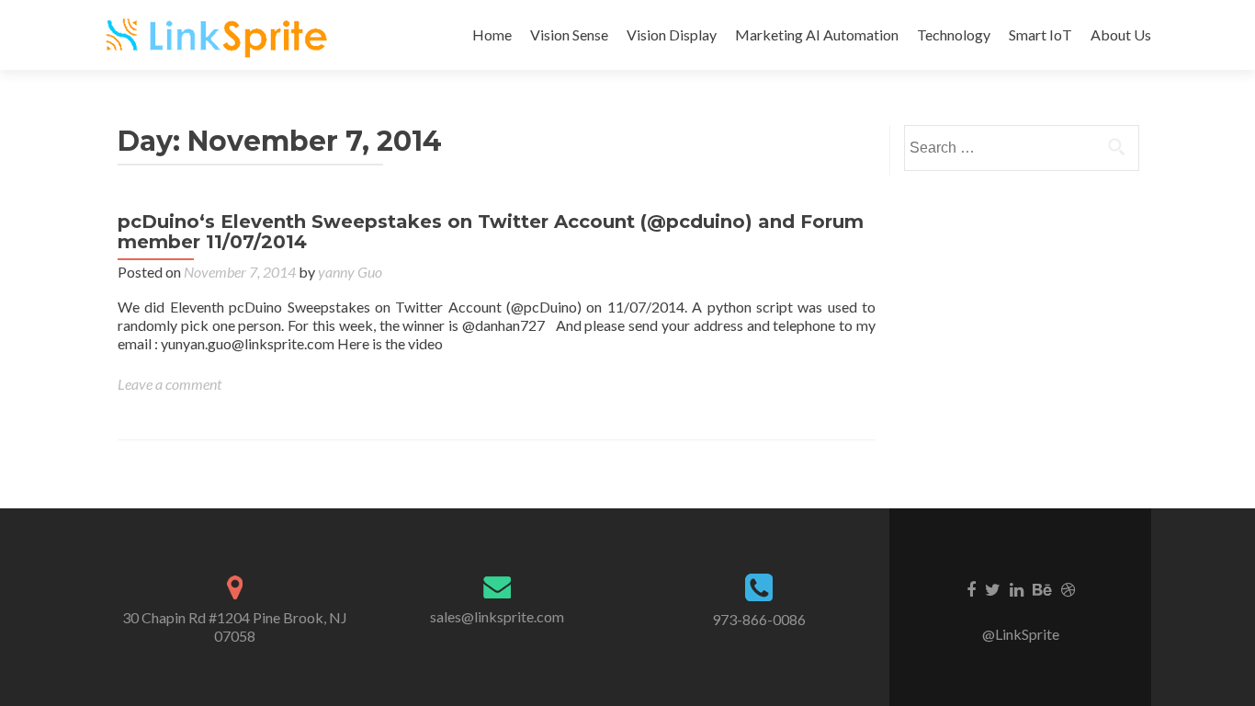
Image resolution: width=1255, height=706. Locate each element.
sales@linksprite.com (497, 616)
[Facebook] (971, 588)
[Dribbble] (1068, 588)
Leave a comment (169, 384)
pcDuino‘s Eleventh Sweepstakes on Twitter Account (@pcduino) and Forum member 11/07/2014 (491, 232)
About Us (1121, 34)
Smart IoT (1040, 34)
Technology (953, 34)
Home (492, 34)
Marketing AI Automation (817, 34)
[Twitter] (993, 588)
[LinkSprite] (218, 35)
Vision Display (672, 34)
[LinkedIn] (1016, 588)
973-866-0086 (759, 619)
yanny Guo (350, 271)
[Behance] (1042, 588)
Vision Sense (569, 34)
